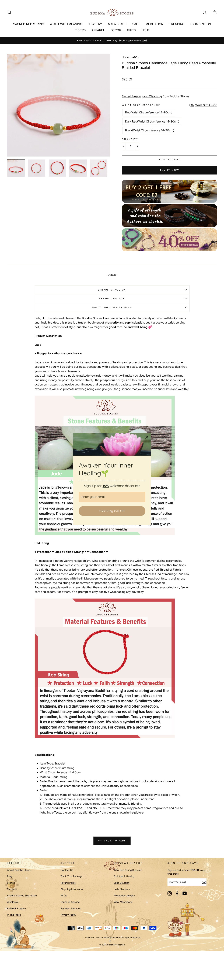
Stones (11, 882)
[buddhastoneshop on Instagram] (169, 893)
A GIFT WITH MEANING (66, 24)
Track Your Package (71, 876)
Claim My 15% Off (112, 511)
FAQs (64, 895)
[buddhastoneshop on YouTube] (185, 893)
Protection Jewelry (124, 895)
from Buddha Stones (155, 96)
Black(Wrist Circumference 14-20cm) (149, 130)
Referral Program (16, 908)
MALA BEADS (117, 24)
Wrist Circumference (141, 105)
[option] (112, 41)
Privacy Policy (68, 914)
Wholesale (13, 902)
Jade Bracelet (121, 882)
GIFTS (131, 30)
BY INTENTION (200, 24)
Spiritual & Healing (124, 876)
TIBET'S (80, 30)
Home (125, 57)
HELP (145, 30)
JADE (134, 57)
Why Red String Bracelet (128, 870)
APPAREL (98, 30)
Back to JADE (114, 841)
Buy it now (169, 170)
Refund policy (112, 298)
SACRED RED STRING (28, 24)
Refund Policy (68, 882)
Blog (9, 876)
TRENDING (176, 24)
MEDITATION (154, 24)
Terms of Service (70, 902)
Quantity (130, 139)
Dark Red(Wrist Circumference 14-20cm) (152, 121)
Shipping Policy (112, 289)
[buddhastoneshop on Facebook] (177, 893)
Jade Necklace (122, 889)
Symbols (12, 889)
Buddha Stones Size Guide (22, 895)
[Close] (147, 437)
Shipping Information (72, 889)
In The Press (14, 914)
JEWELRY (95, 24)
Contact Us (67, 870)
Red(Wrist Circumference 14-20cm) (148, 112)
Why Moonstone (123, 902)
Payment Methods (71, 908)
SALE (136, 24)
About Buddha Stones (112, 307)
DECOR (116, 30)
